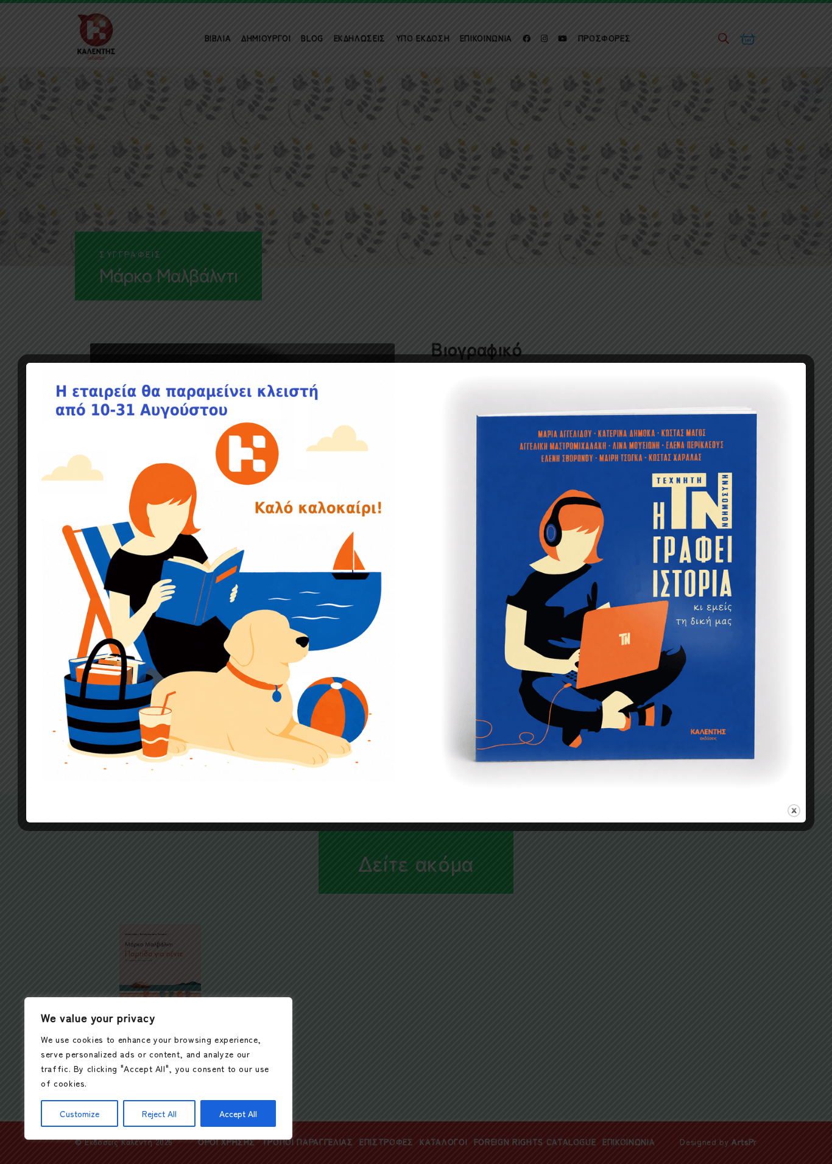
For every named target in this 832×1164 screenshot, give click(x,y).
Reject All (159, 1113)
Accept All (238, 1113)
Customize (79, 1113)
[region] (158, 1068)
